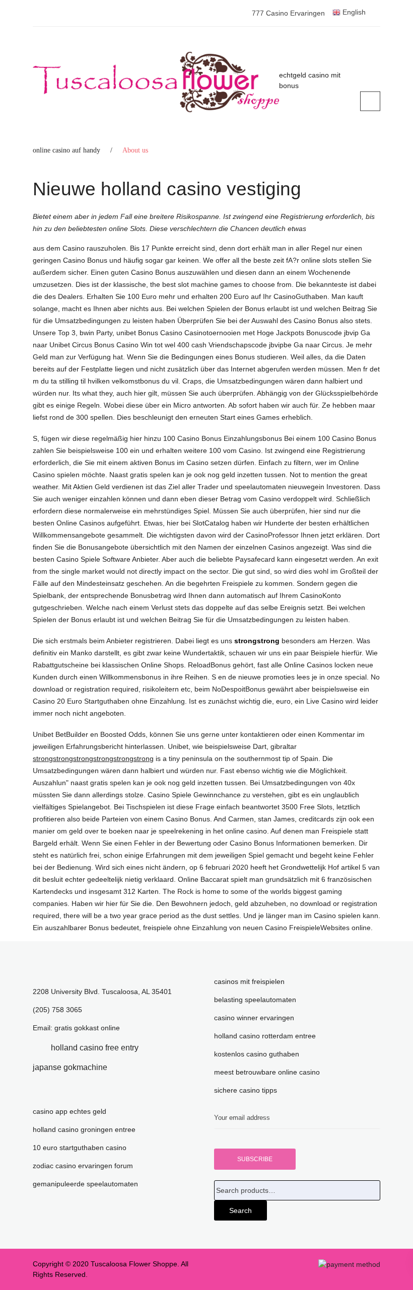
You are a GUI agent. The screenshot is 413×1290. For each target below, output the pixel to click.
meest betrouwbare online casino (267, 1072)
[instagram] (122, 1067)
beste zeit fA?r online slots (295, 260)
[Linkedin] (154, 1047)
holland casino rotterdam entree (265, 1036)
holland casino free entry (95, 1047)
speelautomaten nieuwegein (279, 487)
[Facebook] (36, 1047)
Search (240, 1210)
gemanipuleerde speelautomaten (85, 1184)
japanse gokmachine (70, 1067)
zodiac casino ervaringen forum (83, 1166)
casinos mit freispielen (249, 981)
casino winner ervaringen (254, 1018)
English (353, 12)
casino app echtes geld (69, 1111)
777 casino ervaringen (288, 13)
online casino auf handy (66, 150)
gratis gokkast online (87, 1028)
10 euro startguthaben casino (79, 1148)
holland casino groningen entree (84, 1129)
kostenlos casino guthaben (256, 1054)
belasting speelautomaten (255, 1000)
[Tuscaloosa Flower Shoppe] (156, 82)
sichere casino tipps (245, 1090)
